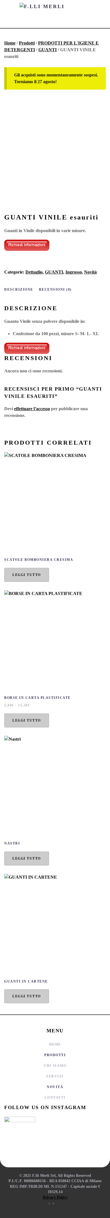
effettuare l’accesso (32, 408)
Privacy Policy (55, 1197)
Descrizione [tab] (18, 289)
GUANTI (47, 49)
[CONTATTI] (26, 244)
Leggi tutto (26, 575)
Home (10, 43)
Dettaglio (34, 272)
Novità (90, 272)
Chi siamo (55, 1066)
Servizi (55, 1076)
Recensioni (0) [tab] (55, 289)
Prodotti (27, 43)
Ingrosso (73, 272)
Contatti (55, 1098)
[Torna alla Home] (55, 14)
